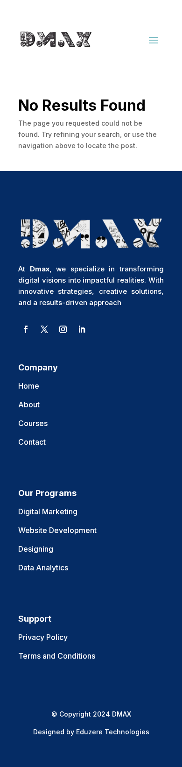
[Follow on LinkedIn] (81, 329)
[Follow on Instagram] (63, 329)
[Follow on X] (44, 329)
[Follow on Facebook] (25, 329)
